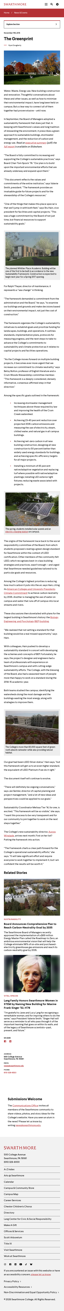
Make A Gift (10, 1225)
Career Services (12, 1200)
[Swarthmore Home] (20, 1148)
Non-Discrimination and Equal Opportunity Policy (30, 1292)
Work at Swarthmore (15, 1256)
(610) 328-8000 (12, 1162)
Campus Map (11, 1194)
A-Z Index (9, 1169)
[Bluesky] (31, 1264)
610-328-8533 (10, 1073)
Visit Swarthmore (13, 1250)
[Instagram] (5, 1264)
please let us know (40, 1274)
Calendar (9, 1182)
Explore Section (13, 24)
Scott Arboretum (13, 1237)
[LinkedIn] (15, 1264)
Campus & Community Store (19, 1188)
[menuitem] (46, 4)
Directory (9, 1213)
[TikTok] (26, 1264)
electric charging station (16, 532)
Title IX (8, 1244)
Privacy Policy (11, 1281)
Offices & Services (14, 1231)
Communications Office (25, 1106)
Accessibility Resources (17, 1287)
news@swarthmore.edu (28, 1125)
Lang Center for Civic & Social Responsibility (27, 1219)
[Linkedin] (10, 1041)
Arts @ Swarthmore (14, 1175)
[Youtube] (20, 1264)
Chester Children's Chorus (18, 1206)
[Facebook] (5, 1041)
